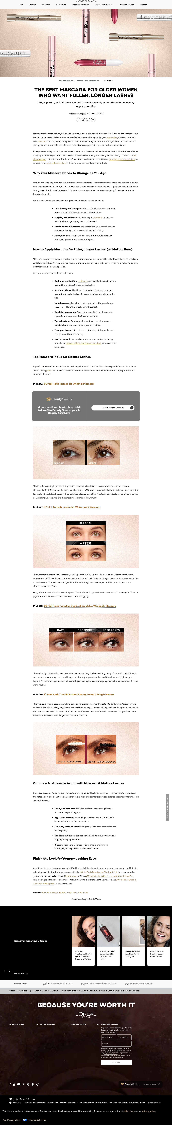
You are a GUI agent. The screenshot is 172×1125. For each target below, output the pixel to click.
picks (48, 370)
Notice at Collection (36, 1120)
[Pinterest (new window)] (28, 1084)
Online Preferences (101, 1102)
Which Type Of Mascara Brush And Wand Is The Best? (57, 983)
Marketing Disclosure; (110, 1054)
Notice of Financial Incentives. (113, 1057)
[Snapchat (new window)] (32, 1084)
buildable (97, 217)
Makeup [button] (33, 5)
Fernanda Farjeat (78, 113)
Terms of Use (113, 1102)
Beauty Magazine (66, 80)
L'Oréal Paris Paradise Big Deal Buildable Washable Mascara (80, 605)
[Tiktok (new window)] (37, 1084)
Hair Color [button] (61, 5)
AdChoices (128, 1111)
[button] (168, 807)
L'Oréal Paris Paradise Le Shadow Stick (98, 872)
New (21, 5)
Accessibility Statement (86, 1102)
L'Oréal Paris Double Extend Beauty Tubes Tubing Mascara (79, 694)
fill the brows (71, 876)
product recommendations (122, 159)
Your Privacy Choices (13, 1120)
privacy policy (148, 1111)
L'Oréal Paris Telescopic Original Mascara (69, 383)
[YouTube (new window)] (18, 1084)
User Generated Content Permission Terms (131, 1102)
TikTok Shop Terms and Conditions (35, 1102)
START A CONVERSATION (113, 408)
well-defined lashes (56, 163)
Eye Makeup (108, 80)
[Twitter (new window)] (23, 1084)
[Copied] (88, 120)
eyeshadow (112, 137)
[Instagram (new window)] (14, 1084)
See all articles (21, 973)
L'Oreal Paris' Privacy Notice (121, 1055)
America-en (17, 1102)
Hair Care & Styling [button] (80, 5)
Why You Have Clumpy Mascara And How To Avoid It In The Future (98, 983)
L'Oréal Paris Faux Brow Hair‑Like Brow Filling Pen (109, 876)
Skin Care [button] (46, 5)
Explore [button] (144, 5)
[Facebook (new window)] (10, 1084)
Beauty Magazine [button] (127, 5)
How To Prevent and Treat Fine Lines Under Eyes (65, 892)
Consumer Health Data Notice (57, 1102)
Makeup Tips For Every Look (88, 80)
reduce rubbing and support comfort (83, 343)
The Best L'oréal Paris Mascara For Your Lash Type (138, 983)
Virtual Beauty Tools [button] (104, 5)
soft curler (83, 281)
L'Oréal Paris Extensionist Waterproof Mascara (72, 507)
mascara (42, 141)
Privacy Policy (72, 1102)
